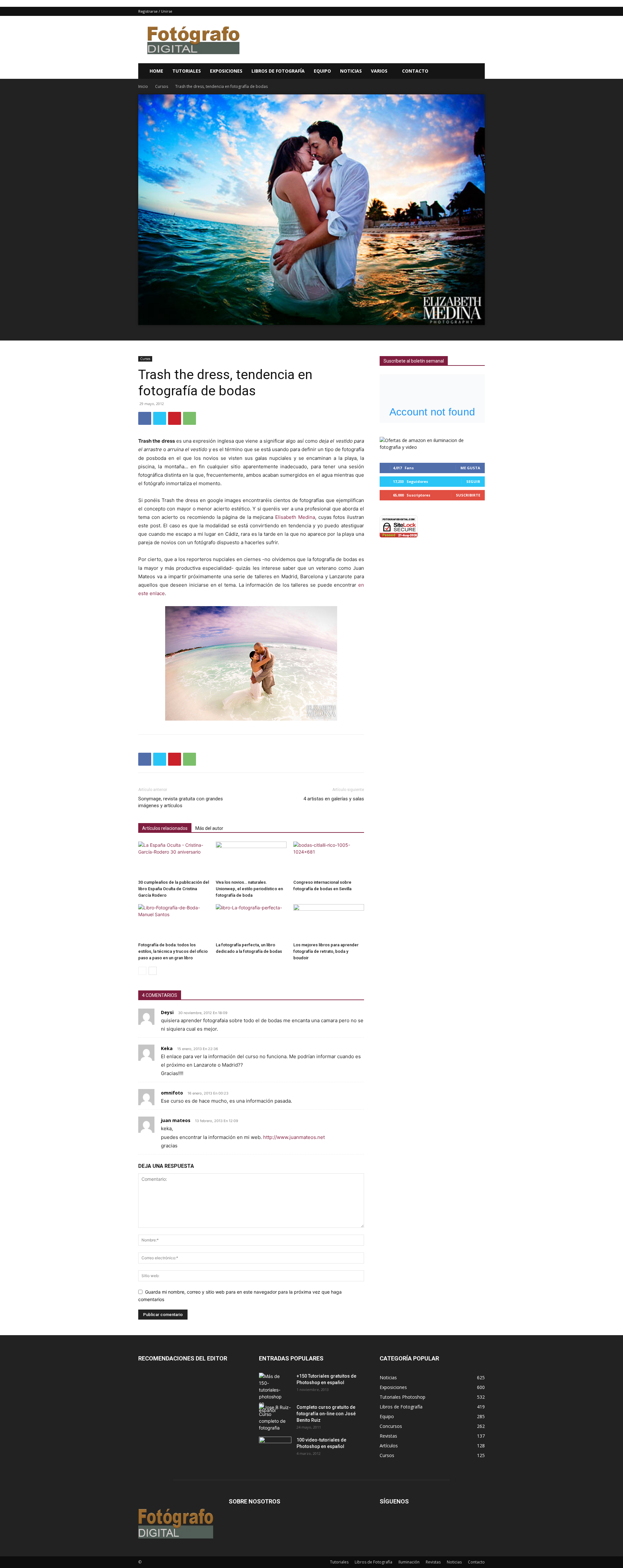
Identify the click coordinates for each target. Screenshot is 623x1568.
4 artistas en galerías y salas (333, 799)
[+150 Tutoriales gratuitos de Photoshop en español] (270, 1393)
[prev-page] (142, 971)
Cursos (161, 86)
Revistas (433, 1562)
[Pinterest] (174, 418)
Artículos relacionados (165, 828)
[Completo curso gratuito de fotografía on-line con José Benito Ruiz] (275, 1417)
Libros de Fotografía (278, 71)
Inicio (143, 86)
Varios (379, 71)
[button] (477, 71)
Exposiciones (226, 71)
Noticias (351, 71)
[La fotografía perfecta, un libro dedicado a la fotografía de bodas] (251, 922)
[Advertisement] (367, 39)
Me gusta (470, 467)
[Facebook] (144, 418)
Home (156, 71)
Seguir (473, 481)
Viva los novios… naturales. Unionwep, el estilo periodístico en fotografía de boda (249, 889)
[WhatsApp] (189, 418)
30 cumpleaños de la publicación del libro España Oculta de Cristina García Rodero (173, 889)
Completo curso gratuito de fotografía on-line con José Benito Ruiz (326, 1414)
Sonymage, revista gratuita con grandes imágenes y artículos (180, 802)
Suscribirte (468, 495)
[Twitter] (159, 418)
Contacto (415, 71)
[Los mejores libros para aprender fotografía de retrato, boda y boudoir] (328, 922)
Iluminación (409, 1562)
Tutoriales (186, 71)
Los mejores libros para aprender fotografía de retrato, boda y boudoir (326, 951)
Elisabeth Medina (295, 517)
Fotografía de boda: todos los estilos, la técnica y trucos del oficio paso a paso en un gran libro (173, 951)
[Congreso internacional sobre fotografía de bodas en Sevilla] (328, 859)
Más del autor (209, 828)
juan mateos (175, 1120)
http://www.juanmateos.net (294, 1137)
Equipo (322, 71)
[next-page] (153, 971)
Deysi (167, 1012)
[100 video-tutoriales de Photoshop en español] (275, 1446)
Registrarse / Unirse (155, 11)
